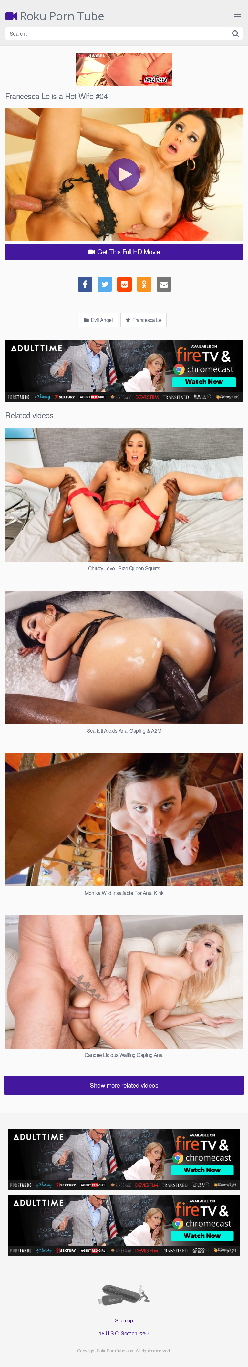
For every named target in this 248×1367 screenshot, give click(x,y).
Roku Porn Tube (60, 16)
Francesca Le (146, 320)
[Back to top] (237, 1353)
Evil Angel (101, 320)
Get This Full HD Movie (128, 251)
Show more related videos (124, 1085)
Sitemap (124, 1320)
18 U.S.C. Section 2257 (124, 1333)
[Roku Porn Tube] (124, 1296)
